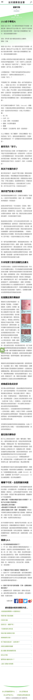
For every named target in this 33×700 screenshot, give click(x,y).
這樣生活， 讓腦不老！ (8, 624)
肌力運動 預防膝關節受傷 (8, 650)
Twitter (25, 601)
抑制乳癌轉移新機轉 (7, 646)
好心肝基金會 (23, 691)
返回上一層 (2, 350)
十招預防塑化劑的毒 (7, 629)
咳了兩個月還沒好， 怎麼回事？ (10, 642)
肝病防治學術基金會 (23, 695)
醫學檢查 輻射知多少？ (8, 659)
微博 (30, 601)
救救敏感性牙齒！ (6, 637)
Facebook (16, 601)
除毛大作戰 (4, 655)
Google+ (21, 601)
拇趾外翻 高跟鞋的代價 (8, 633)
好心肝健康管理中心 (8, 691)
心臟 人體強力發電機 (7, 664)
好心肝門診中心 (8, 695)
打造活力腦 (4, 620)
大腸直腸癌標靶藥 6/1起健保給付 (10, 611)
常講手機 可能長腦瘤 (7, 615)
